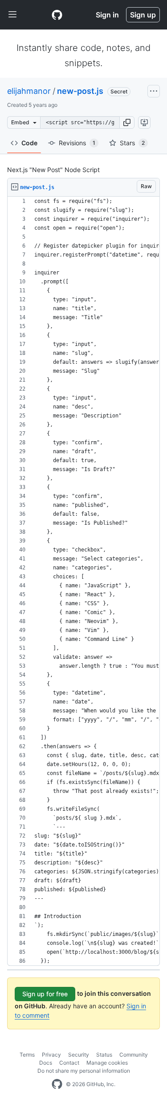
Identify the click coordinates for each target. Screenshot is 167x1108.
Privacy (51, 1054)
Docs (45, 1062)
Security (78, 1054)
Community (133, 1054)
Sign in (107, 14)
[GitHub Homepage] (57, 1084)
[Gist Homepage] (57, 14)
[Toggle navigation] (12, 15)
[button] (126, 122)
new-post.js (80, 91)
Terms (27, 1054)
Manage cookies (107, 1062)
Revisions (77, 143)
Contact (69, 1062)
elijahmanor (29, 91)
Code (29, 143)
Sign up (143, 14)
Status (104, 1054)
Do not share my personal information (83, 1070)
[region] (83, 581)
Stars (132, 143)
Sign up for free (45, 994)
